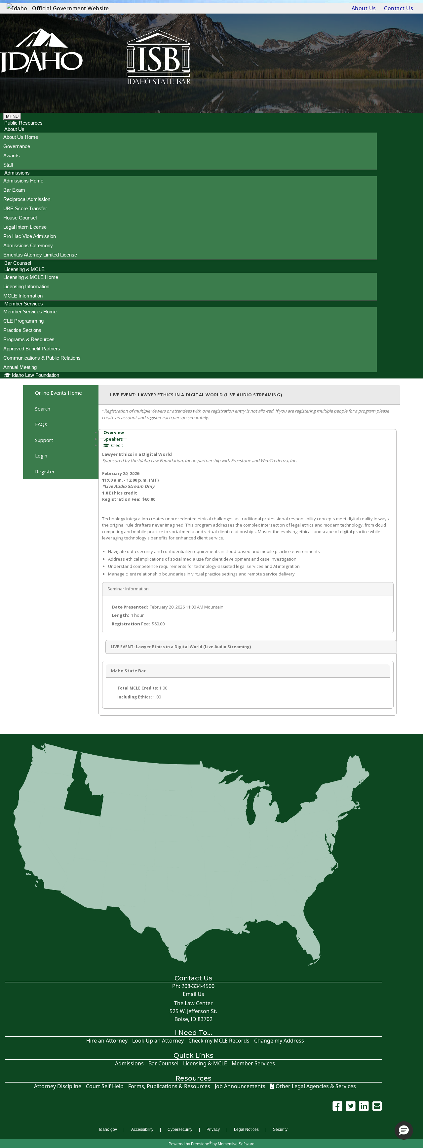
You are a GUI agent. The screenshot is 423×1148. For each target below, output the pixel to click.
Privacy (213, 1129)
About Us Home (20, 137)
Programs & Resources (29, 339)
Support (44, 440)
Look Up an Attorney (158, 1040)
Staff (8, 165)
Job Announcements (240, 1086)
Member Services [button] (23, 303)
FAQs (41, 424)
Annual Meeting (20, 367)
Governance (16, 146)
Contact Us (398, 8)
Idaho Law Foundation (35, 375)
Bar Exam (14, 190)
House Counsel (20, 217)
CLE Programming (23, 321)
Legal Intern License (25, 227)
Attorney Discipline (57, 1086)
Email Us (193, 994)
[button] (404, 1130)
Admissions (129, 1063)
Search (42, 408)
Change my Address (279, 1040)
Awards (11, 155)
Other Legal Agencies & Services (316, 1086)
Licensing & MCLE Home (30, 277)
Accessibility (142, 1129)
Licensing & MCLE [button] (24, 269)
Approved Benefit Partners (31, 348)
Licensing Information (26, 286)
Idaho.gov (108, 1129)
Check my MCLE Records (219, 1040)
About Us (364, 8)
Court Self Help (105, 1086)
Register (45, 471)
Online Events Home (58, 392)
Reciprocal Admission (26, 199)
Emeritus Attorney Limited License (40, 254)
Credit (116, 445)
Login (41, 455)
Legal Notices (246, 1129)
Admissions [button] (17, 173)
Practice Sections (22, 330)
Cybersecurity (180, 1129)
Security (280, 1129)
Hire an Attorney (107, 1040)
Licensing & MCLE (205, 1063)
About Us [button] (14, 129)
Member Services (253, 1063)
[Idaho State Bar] (41, 57)
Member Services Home (30, 311)
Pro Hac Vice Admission (29, 236)
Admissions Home (23, 180)
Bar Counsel (163, 1063)
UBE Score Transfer (25, 208)
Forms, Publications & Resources (169, 1086)
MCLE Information (23, 295)
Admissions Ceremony (28, 245)
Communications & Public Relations (42, 358)
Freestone (200, 1144)
